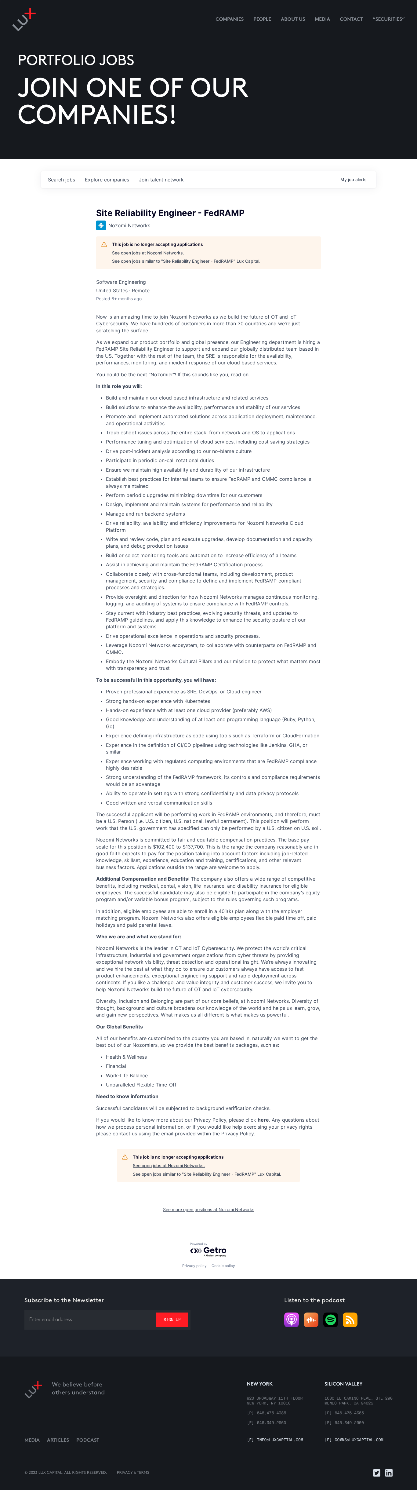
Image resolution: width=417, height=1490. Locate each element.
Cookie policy (223, 1265)
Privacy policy (194, 1265)
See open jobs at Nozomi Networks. (148, 252)
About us (293, 19)
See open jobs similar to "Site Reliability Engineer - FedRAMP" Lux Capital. (186, 261)
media (322, 19)
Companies (230, 19)
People (262, 19)
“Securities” (389, 19)
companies (107, 180)
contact (351, 19)
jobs (61, 180)
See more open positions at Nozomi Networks (208, 1209)
